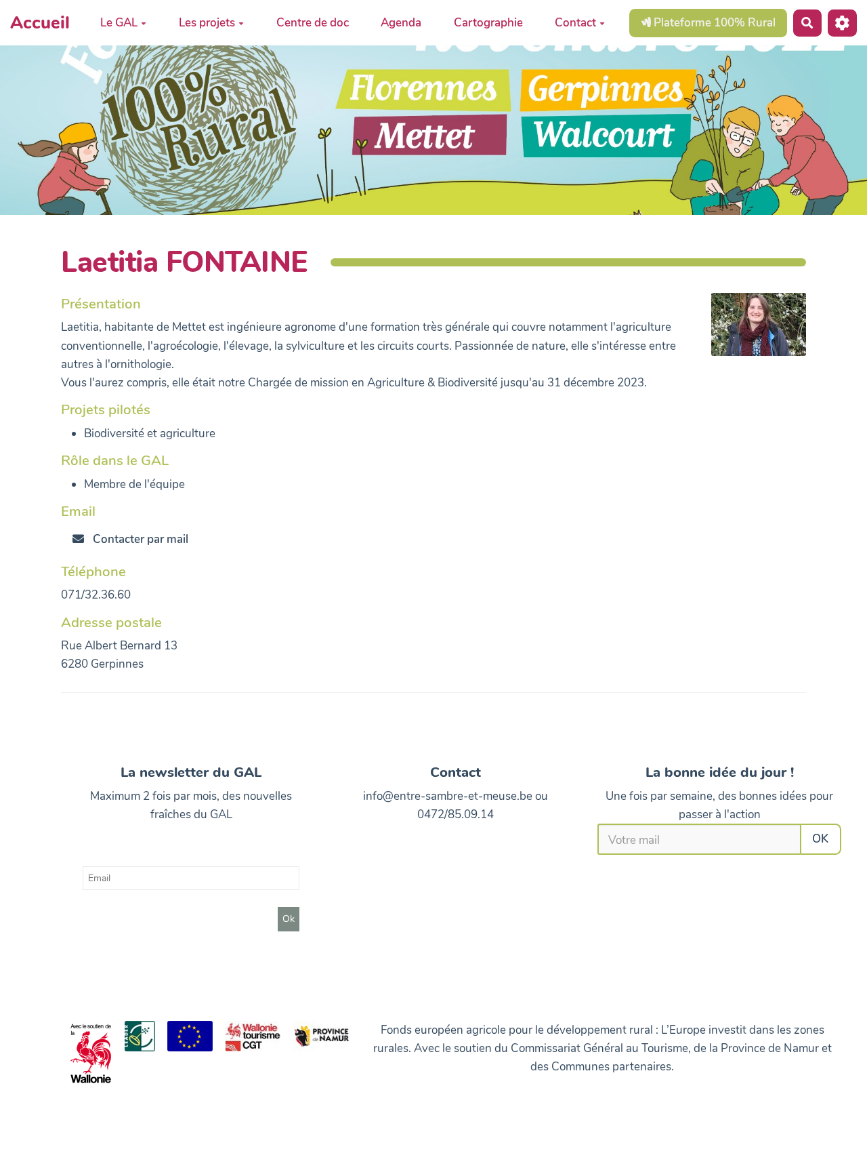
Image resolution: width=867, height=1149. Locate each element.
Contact (575, 23)
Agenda (401, 23)
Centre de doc (312, 23)
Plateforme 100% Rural (713, 22)
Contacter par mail (139, 539)
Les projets (207, 23)
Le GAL (119, 23)
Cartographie (488, 23)
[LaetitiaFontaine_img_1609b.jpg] (752, 331)
